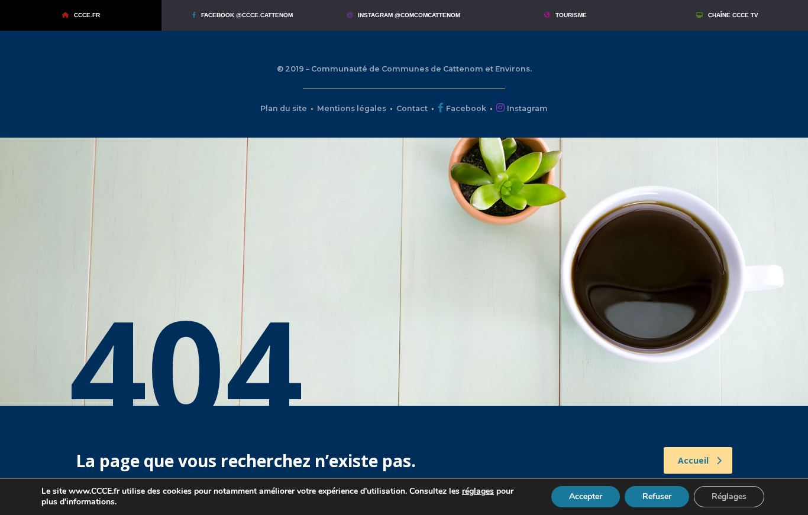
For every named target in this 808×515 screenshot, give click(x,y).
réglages (478, 491)
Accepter (585, 496)
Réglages (729, 496)
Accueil (693, 460)
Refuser (656, 496)
